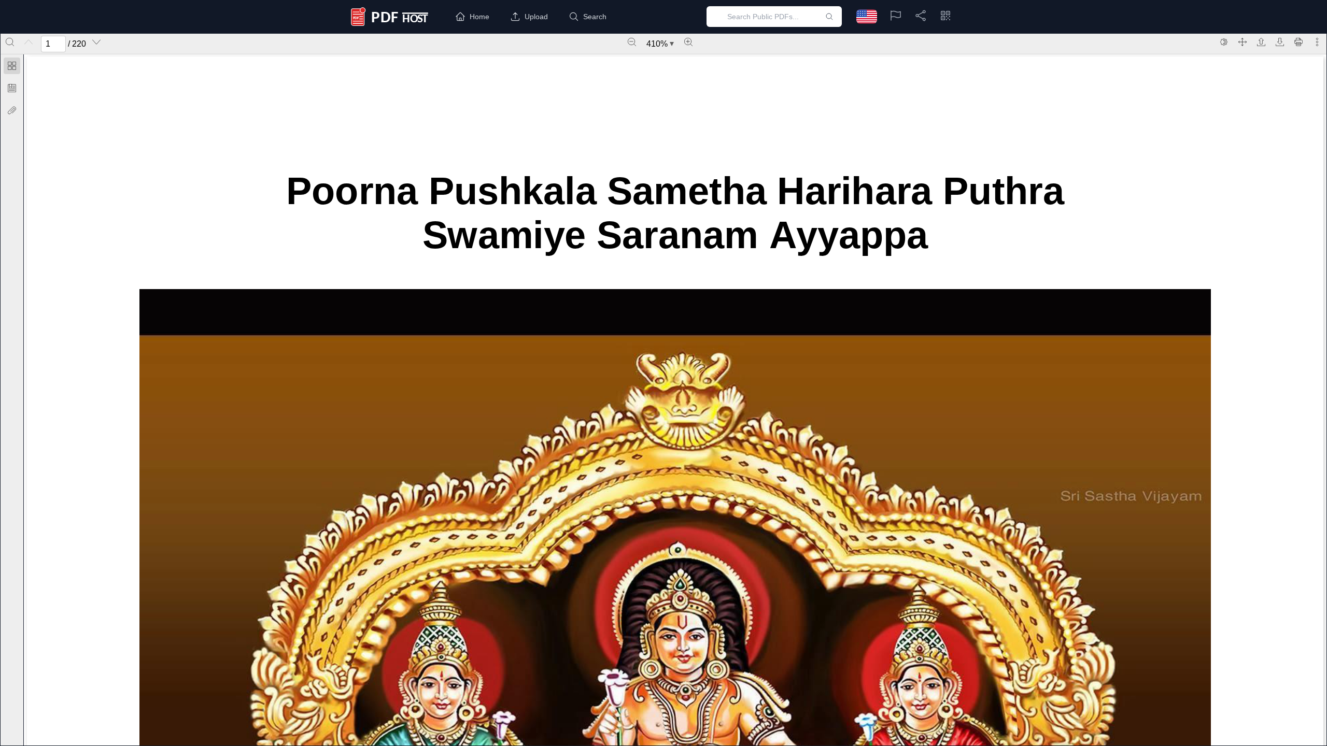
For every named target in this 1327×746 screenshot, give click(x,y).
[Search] (10, 42)
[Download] (1280, 42)
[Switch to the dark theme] (1224, 42)
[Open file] (1261, 42)
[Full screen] (1242, 42)
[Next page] (96, 42)
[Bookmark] (12, 88)
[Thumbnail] (12, 66)
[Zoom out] (632, 42)
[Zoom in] (688, 42)
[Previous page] (28, 42)
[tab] (12, 67)
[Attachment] (12, 110)
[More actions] (1317, 42)
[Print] (1298, 42)
